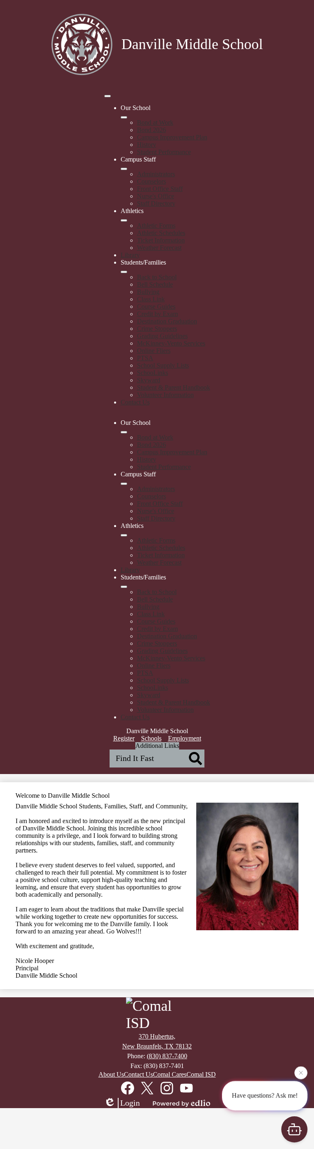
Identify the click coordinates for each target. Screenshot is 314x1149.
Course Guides (156, 306)
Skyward (148, 380)
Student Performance (164, 151)
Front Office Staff (160, 188)
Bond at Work (155, 122)
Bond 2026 (151, 129)
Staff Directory (156, 203)
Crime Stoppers (157, 328)
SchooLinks (152, 372)
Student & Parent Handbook (173, 387)
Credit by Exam (157, 313)
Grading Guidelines (162, 335)
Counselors (151, 181)
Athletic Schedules (161, 232)
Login (130, 1102)
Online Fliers (153, 350)
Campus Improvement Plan (172, 137)
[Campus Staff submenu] (124, 169)
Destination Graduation (167, 321)
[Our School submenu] (124, 117)
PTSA (145, 358)
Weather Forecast (159, 247)
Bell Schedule (155, 284)
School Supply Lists (163, 365)
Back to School (157, 277)
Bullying (148, 291)
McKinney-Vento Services (171, 343)
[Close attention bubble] (300, 1072)
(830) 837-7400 (167, 1056)
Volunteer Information (165, 394)
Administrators (156, 174)
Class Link (151, 299)
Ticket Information (161, 240)
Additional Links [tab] (157, 745)
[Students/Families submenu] (124, 272)
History (146, 144)
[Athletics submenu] (124, 220)
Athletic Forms (156, 225)
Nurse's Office (155, 196)
